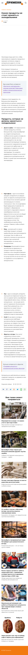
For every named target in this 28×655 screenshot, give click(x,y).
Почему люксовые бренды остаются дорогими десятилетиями (13, 481)
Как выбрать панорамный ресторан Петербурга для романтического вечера (13, 541)
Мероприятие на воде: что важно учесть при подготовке (12, 421)
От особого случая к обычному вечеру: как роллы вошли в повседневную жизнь (12, 511)
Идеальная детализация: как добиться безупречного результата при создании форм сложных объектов (13, 605)
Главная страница (6, 9)
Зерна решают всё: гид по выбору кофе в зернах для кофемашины (12, 636)
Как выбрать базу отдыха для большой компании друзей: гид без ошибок (13, 451)
